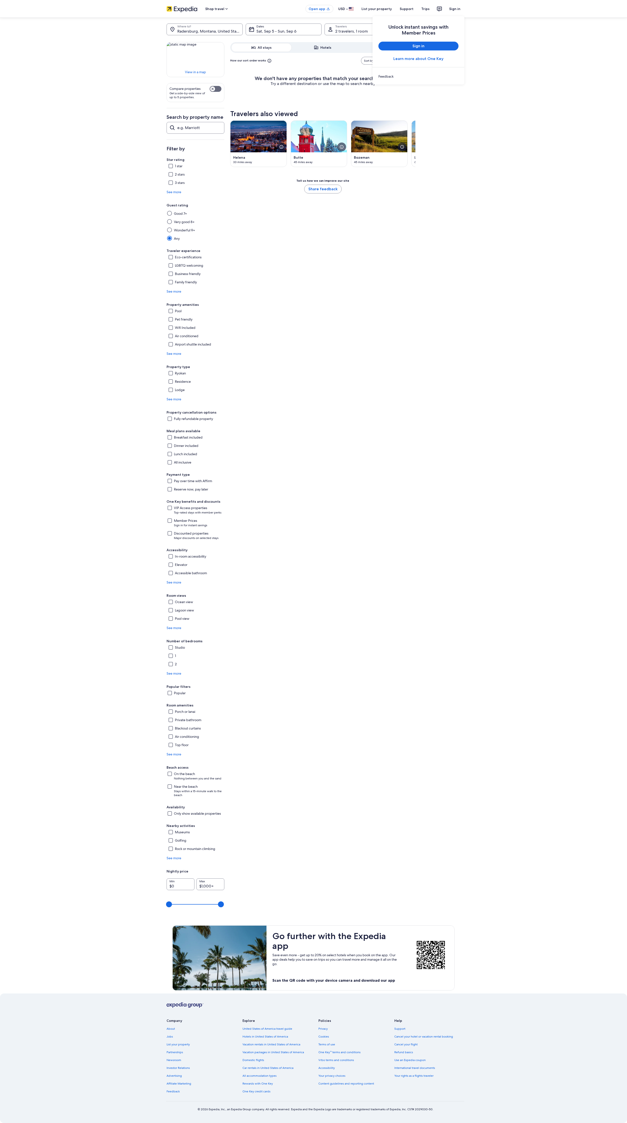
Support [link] (399, 1029)
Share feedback (323, 189)
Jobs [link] (170, 1037)
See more (174, 192)
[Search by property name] (195, 128)
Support (406, 9)
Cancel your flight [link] (406, 1044)
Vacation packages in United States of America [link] (273, 1052)
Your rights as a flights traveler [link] (414, 1076)
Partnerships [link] (175, 1052)
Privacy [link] (323, 1029)
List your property (377, 9)
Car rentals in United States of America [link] (267, 1068)
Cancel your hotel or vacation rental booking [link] (423, 1037)
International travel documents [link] (414, 1068)
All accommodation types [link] (259, 1076)
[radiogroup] (322, 47)
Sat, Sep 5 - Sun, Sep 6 (276, 31)
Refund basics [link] (403, 1052)
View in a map (195, 72)
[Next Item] (415, 144)
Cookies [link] (323, 1037)
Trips (425, 9)
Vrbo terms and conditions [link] (336, 1060)
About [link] (171, 1029)
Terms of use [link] (326, 1044)
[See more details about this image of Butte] (341, 147)
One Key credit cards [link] (256, 1091)
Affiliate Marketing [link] (179, 1084)
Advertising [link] (174, 1076)
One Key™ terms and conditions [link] (339, 1052)
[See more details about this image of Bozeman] (402, 147)
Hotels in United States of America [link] (265, 1037)
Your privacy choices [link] (331, 1076)
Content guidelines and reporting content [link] (346, 1084)
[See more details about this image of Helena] (281, 147)
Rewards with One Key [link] (257, 1084)
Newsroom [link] (174, 1060)
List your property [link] (178, 1044)
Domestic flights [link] (253, 1060)
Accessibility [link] (326, 1068)
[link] (418, 76)
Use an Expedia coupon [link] (410, 1060)
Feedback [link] (173, 1091)
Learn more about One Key (418, 58)
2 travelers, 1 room (351, 31)
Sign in (454, 9)
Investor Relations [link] (178, 1068)
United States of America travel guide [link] (267, 1029)
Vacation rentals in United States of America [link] (271, 1044)
